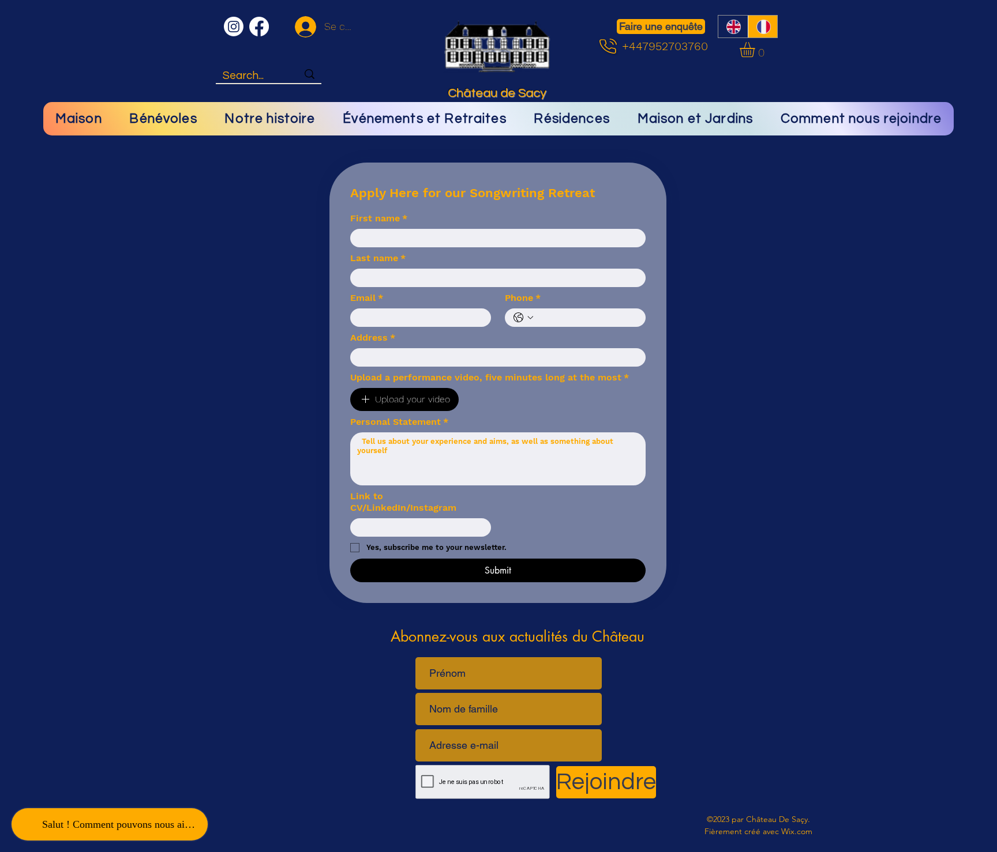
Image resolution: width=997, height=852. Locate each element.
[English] (733, 26)
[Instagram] (233, 26)
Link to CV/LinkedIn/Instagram (403, 502)
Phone (523, 297)
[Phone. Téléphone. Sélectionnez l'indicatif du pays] (523, 318)
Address (372, 337)
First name (378, 218)
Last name (378, 257)
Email (366, 297)
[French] (763, 26)
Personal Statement (399, 421)
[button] (756, 49)
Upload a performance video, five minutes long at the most (489, 377)
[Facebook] (259, 26)
